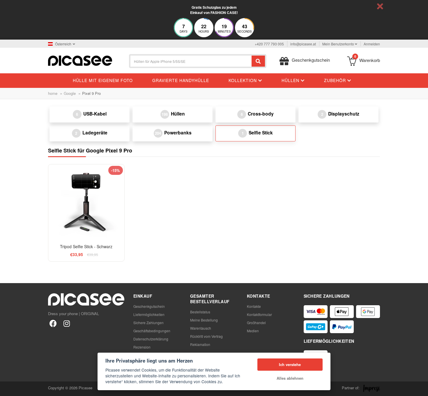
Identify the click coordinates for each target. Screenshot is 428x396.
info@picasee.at (303, 43)
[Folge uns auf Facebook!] (53, 323)
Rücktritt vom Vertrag (206, 336)
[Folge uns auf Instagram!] (66, 323)
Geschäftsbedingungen (151, 330)
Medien (253, 330)
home (52, 93)
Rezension (142, 346)
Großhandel (256, 322)
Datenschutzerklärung (150, 338)
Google (70, 93)
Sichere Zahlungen (148, 322)
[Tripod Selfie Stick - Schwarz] (86, 202)
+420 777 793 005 (269, 43)
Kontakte (254, 306)
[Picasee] (80, 60)
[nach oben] (7, 388)
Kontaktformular (259, 314)
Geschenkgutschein (149, 306)
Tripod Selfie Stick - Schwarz (86, 246)
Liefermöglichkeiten (149, 314)
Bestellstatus (200, 311)
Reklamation (200, 344)
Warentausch (200, 328)
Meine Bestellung (204, 319)
